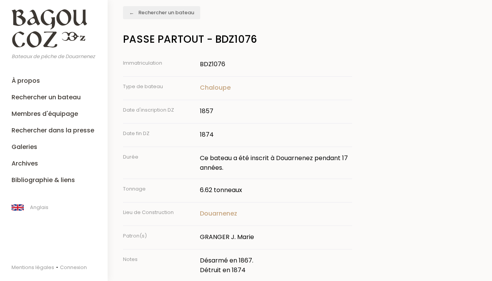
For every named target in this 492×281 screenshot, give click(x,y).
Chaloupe (215, 87)
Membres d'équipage (45, 113)
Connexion (73, 267)
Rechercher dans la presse (53, 130)
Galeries (24, 146)
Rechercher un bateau (46, 97)
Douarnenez (218, 213)
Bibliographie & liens (43, 180)
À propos (26, 80)
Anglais (39, 207)
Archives (25, 163)
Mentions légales (33, 267)
